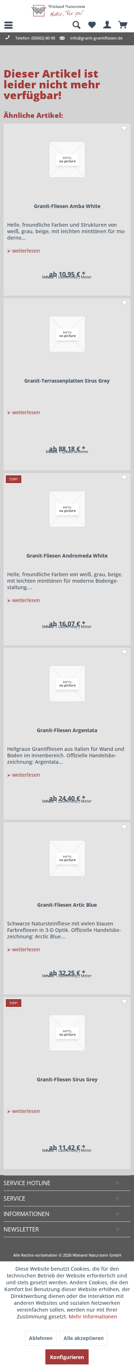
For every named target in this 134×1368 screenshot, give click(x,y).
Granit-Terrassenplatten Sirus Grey (67, 380)
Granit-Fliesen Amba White (67, 206)
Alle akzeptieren (84, 1338)
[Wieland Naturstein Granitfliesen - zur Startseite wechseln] (58, 11)
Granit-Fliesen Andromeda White (67, 555)
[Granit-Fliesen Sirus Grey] (67, 1032)
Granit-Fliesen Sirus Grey (67, 1079)
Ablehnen (41, 1338)
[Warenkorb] (123, 25)
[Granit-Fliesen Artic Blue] (67, 858)
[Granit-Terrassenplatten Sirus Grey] (67, 334)
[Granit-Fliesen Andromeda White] (67, 509)
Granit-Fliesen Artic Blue (67, 904)
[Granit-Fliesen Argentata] (67, 683)
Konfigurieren (67, 1357)
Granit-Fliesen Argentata (67, 730)
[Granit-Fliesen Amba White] (67, 159)
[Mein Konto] (107, 25)
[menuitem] (5, 25)
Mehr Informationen (93, 1316)
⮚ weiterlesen (23, 250)
